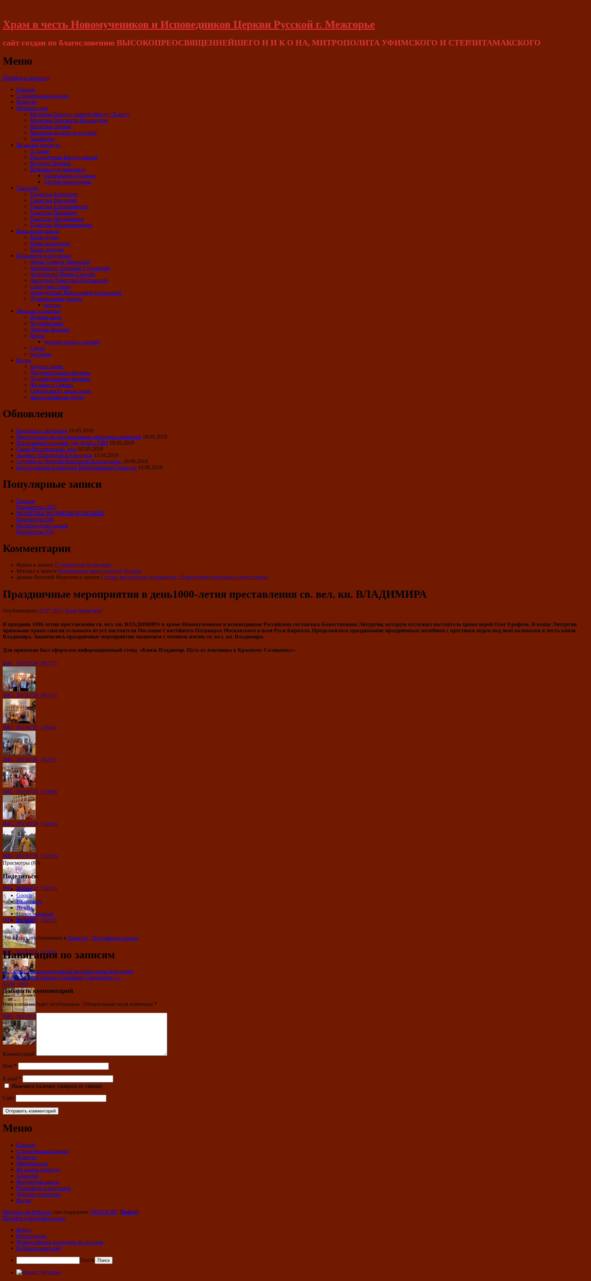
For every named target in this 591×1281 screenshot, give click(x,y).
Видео (23, 360)
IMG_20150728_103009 (30, 792)
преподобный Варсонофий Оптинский (75, 292)
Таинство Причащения (57, 218)
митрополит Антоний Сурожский (70, 268)
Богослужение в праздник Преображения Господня (76, 467)
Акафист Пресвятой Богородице (54, 455)
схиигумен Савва (50, 286)
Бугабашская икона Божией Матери (100, 571)
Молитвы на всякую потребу (63, 132)
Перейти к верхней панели (34, 1218)
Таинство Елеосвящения (59, 206)
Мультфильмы (46, 323)
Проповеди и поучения (43, 255)
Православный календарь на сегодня (59, 1242)
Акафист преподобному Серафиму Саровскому (61, 977)
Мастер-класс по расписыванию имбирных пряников (78, 437)
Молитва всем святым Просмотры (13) (42, 529)
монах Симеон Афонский (60, 262)
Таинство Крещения (54, 194)
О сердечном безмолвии (83, 565)
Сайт (8, 1098)
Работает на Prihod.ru (27, 1212)
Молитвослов (32, 108)
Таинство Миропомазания (61, 225)
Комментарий (19, 1054)
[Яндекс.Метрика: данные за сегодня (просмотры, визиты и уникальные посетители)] (38, 1272)
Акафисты (42, 138)
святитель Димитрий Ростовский (69, 280)
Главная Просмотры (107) (36, 504)
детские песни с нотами (72, 342)
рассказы (40, 354)
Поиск (87, 1260)
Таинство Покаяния (53, 212)
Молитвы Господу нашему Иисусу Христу (80, 114)
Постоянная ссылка (114, 938)
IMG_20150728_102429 (30, 824)
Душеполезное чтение (56, 298)
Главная (25, 89)
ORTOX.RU (104, 1212)
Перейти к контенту (26, 78)
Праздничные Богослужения (63, 157)
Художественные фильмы (60, 378)
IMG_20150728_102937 (30, 760)
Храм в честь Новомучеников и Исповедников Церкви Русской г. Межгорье (189, 24)
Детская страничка (38, 311)
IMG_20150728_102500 (30, 856)
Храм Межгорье (83, 610)
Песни (37, 335)
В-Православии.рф (38, 1248)
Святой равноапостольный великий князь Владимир (68, 971)
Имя (10, 1066)
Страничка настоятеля (42, 95)
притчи (52, 305)
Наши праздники (50, 243)
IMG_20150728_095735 (30, 663)
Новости (26, 102)
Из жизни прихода (38, 145)
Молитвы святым (50, 126)
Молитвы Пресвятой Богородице (69, 120)
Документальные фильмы (60, 372)
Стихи (37, 348)
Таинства (27, 188)
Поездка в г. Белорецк (41, 430)
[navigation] (295, 1245)
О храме (39, 151)
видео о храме (46, 366)
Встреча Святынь (50, 163)
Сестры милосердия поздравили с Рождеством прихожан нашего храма (184, 577)
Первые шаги (46, 317)
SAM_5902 (15, 984)
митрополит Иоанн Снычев (62, 274)
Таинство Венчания (53, 200)
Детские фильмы (49, 329)
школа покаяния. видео (57, 397)
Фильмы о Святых (51, 385)
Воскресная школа (37, 231)
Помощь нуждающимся (57, 169)
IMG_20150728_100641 (30, 727)
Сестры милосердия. (68, 182)
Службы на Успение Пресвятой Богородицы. (69, 461)
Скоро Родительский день (46, 449)
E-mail (12, 1078)
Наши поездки (47, 249)
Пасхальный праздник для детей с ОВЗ (62, 443)
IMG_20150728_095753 (30, 695)
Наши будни (44, 237)
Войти (129, 1212)
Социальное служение (70, 175)
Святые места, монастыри (60, 391)
